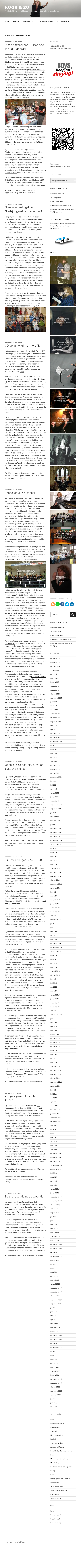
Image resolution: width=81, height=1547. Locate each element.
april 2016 (53, 963)
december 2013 (55, 1038)
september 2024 (56, 698)
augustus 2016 (55, 951)
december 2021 (55, 765)
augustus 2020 (55, 809)
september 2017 (56, 920)
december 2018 (55, 872)
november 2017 (55, 912)
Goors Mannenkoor (56, 202)
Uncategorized (55, 1494)
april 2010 (53, 1181)
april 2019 (53, 860)
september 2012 (56, 1082)
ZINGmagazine (55, 1498)
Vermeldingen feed (56, 1515)
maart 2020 (54, 817)
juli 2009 (53, 1217)
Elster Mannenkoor (56, 1435)
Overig (52, 1471)
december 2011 (55, 1118)
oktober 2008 (55, 1252)
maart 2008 (54, 1280)
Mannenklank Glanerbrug (59, 1459)
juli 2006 (53, 1351)
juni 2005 (53, 1403)
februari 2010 (55, 1189)
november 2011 (55, 1121)
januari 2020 (54, 825)
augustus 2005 (55, 1395)
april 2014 (53, 1026)
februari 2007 (55, 1327)
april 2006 (53, 1363)
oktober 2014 (55, 1011)
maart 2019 (54, 864)
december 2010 (55, 1153)
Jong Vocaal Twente (57, 1447)
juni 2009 (53, 1221)
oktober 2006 (55, 1343)
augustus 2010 (55, 1169)
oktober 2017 (54, 916)
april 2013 (53, 1058)
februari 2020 (55, 821)
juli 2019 (53, 848)
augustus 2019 (55, 844)
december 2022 (55, 733)
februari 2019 (55, 868)
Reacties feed (55, 1519)
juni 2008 (53, 1268)
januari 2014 (54, 1034)
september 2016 (56, 947)
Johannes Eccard (29, 871)
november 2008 (56, 1248)
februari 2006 (55, 1371)
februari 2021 (54, 793)
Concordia (53, 1431)
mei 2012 (53, 1098)
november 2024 (55, 690)
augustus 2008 (55, 1260)
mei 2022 (53, 753)
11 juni (22, 371)
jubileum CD (10, 643)
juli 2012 (53, 1090)
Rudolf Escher (34, 873)
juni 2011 (53, 1133)
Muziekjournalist (63, 21)
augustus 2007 (55, 1304)
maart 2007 (54, 1323)
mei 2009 (53, 1224)
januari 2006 (54, 1375)
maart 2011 (54, 1145)
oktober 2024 (55, 694)
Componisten (54, 1427)
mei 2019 (53, 856)
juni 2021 (53, 785)
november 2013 (55, 1042)
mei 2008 (53, 1272)
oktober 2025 (55, 666)
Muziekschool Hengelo (28, 389)
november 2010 (55, 1157)
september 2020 (56, 805)
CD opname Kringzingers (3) (22, 345)
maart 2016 (54, 967)
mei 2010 (53, 1177)
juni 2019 (53, 852)
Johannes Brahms (15, 613)
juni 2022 (53, 749)
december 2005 (56, 1379)
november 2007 (55, 1292)
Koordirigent (27, 21)
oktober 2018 (55, 880)
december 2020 (55, 801)
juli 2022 (53, 745)
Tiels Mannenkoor (56, 1486)
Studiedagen (54, 1482)
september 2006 (56, 1347)
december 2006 (56, 1335)
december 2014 (55, 1003)
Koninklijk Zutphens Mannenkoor (61, 1451)
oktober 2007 (55, 1296)
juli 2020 (53, 813)
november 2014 (55, 1007)
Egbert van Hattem (36, 379)
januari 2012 (54, 1114)
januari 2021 (54, 797)
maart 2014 (54, 1030)
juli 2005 (53, 1399)
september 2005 (56, 1391)
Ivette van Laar (11, 172)
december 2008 (56, 1244)
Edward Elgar (28, 883)
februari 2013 (55, 1066)
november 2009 (56, 1201)
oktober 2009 (55, 1205)
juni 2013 (53, 1050)
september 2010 (56, 1165)
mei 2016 (53, 959)
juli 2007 (53, 1308)
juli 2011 (53, 1129)
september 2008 (56, 1256)
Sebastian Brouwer (29, 1111)
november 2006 (56, 1339)
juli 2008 (53, 1264)
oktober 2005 (55, 1387)
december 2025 (55, 658)
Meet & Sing (54, 1463)
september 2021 (56, 777)
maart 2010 (54, 1185)
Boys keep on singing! (57, 1423)
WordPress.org (55, 1523)
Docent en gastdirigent (45, 21)
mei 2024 (53, 706)
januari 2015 (54, 999)
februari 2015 (55, 995)
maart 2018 (54, 896)
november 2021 (55, 769)
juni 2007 (53, 1312)
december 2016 (55, 943)
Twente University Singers (59, 1490)
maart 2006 (54, 1367)
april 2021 (53, 789)
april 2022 (53, 757)
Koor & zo (17, 7)
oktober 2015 (55, 975)
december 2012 (55, 1070)
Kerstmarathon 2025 (57, 194)
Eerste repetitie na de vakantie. (24, 1196)
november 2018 (55, 876)
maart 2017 (54, 939)
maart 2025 (54, 678)
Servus (52, 1475)
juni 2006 (53, 1355)
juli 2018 (53, 892)
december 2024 (55, 686)
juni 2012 (53, 1094)
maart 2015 (54, 991)
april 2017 (53, 935)
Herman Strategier (38, 677)
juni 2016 (53, 955)
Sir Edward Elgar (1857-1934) (23, 860)
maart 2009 (54, 1232)
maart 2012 (54, 1106)
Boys (52, 1419)
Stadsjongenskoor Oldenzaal (16, 62)
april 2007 (53, 1320)
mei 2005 (53, 1407)
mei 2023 (53, 725)
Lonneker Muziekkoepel (20, 492)
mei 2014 (53, 1023)
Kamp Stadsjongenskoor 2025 (60, 205)
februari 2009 (55, 1236)
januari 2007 (54, 1331)
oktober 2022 (55, 737)
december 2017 (55, 908)
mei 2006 (53, 1359)
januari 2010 (54, 1193)
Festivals (53, 1439)
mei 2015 (53, 987)
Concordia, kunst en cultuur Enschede (19, 779)
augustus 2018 (55, 888)
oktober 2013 (55, 1046)
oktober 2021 (54, 773)
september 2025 (56, 670)
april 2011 (53, 1141)
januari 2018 (54, 904)
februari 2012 (54, 1110)
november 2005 (56, 1383)
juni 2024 (53, 702)
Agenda (16, 21)
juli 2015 (53, 979)
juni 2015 (53, 983)
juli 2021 (53, 781)
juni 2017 (53, 927)
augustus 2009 (55, 1213)
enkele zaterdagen (38, 70)
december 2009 (56, 1197)
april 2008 (53, 1276)
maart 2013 (54, 1062)
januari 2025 (54, 682)
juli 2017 (53, 924)
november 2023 (55, 718)
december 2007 (55, 1288)
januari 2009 (54, 1240)
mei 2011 (53, 1137)
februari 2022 (55, 761)
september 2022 (56, 741)
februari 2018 (55, 900)
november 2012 (55, 1074)
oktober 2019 (55, 836)
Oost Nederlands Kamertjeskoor (61, 1467)
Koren (52, 1455)
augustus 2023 (55, 722)
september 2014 (56, 1015)
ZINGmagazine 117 (56, 197)
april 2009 (53, 1228)
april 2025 (53, 674)
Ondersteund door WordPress (14, 1542)
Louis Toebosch (29, 689)
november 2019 (55, 832)
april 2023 (53, 729)
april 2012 (53, 1102)
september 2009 (56, 1209)
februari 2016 (55, 971)
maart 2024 (54, 710)
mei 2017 (53, 931)
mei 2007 (53, 1316)
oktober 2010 (55, 1161)
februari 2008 (55, 1284)
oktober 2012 (54, 1078)
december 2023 (55, 714)
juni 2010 (53, 1173)
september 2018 (56, 884)
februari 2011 (54, 1149)
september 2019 (56, 840)
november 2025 (55, 662)
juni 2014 (53, 1019)
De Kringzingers (34, 498)
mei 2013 (53, 1054)
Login (52, 1511)
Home (7, 21)
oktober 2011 (54, 1126)
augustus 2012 (55, 1086)
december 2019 (55, 828)
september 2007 (56, 1300)
